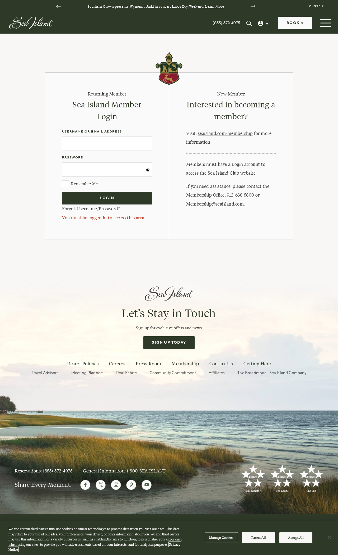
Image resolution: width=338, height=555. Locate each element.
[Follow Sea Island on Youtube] (147, 485)
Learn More (214, 6)
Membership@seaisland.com (215, 204)
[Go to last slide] (58, 6)
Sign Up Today (169, 342)
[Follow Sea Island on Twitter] (101, 485)
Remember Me (84, 183)
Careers (117, 364)
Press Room (148, 364)
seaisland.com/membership (225, 133)
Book (294, 23)
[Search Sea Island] (249, 23)
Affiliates (217, 372)
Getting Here (257, 364)
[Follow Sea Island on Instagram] (116, 485)
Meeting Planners (87, 372)
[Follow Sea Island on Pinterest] (131, 485)
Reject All (258, 537)
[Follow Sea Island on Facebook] (85, 485)
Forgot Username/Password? (91, 208)
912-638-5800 (240, 195)
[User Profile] (264, 23)
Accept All (295, 537)
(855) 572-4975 (226, 22)
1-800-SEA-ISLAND (146, 471)
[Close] (329, 537)
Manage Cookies (221, 537)
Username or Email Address (92, 132)
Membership (185, 364)
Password (73, 158)
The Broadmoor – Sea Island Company (271, 372)
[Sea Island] (30, 22)
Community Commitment (172, 372)
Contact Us (221, 364)
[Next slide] (253, 6)
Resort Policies (83, 364)
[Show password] (148, 171)
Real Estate (126, 372)
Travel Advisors (45, 372)
